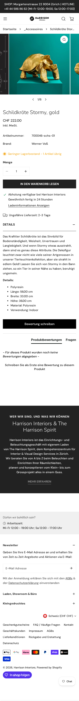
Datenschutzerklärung (23, 583)
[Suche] (63, 19)
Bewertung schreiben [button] (39, 324)
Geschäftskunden (14, 631)
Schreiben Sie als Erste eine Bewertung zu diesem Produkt (39, 367)
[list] (39, 68)
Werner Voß (40, 144)
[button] (72, 19)
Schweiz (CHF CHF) (61, 616)
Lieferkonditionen (14, 637)
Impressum (36, 631)
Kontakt (68, 624)
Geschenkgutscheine (16, 624)
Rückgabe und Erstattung (45, 637)
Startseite (9, 29)
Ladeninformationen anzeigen (28, 205)
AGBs (68, 578)
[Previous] (33, 99)
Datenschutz (11, 643)
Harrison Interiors (24, 667)
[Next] (45, 99)
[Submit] (71, 568)
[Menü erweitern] (5, 19)
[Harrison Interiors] (39, 18)
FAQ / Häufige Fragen (46, 624)
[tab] (46, 341)
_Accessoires (33, 29)
